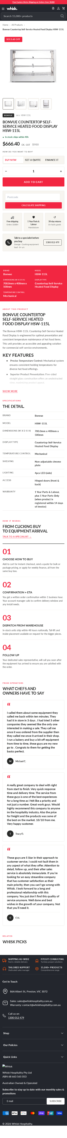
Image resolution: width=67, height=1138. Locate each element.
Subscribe (56, 1101)
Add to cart (33, 181)
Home (5, 25)
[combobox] (33, 15)
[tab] (13, 160)
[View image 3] (33, 104)
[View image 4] (46, 104)
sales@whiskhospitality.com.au (34, 1000)
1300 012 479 (52, 242)
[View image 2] (21, 104)
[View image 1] (8, 104)
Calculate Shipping (33, 205)
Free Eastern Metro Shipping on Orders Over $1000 (33, 2)
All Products (17, 25)
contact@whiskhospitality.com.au (41, 1004)
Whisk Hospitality (22, 1123)
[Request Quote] (53, 8)
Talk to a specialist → (17, 536)
